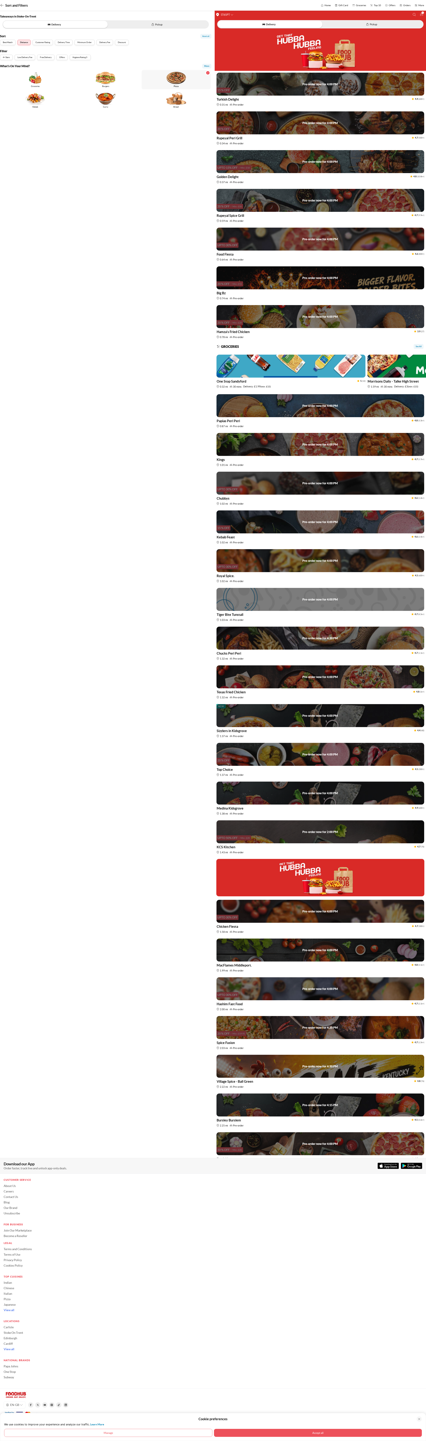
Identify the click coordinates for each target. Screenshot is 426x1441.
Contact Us (11, 1197)
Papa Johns (11, 1366)
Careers (9, 1191)
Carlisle (9, 1327)
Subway (9, 1377)
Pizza (7, 1299)
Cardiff (8, 1343)
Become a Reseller (15, 1236)
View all (9, 1310)
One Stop (10, 1371)
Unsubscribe (12, 1213)
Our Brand (10, 1208)
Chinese (9, 1288)
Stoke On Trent (13, 1332)
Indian (8, 1282)
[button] (414, 14)
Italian (8, 1293)
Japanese (10, 1304)
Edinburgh (10, 1338)
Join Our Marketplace (18, 1230)
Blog (7, 1202)
